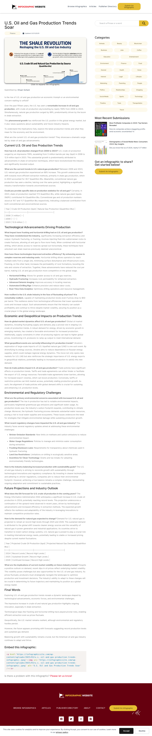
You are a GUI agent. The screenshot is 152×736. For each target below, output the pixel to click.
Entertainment (134, 57)
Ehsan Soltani (24, 90)
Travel (122, 110)
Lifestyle (139, 76)
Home (139, 70)
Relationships (120, 90)
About (87, 708)
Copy (83, 653)
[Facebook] (61, 718)
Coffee (139, 50)
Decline (142, 731)
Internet (103, 76)
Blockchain (138, 43)
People (139, 83)
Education (107, 57)
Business (104, 50)
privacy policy (62, 732)
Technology (139, 96)
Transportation (137, 103)
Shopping (139, 90)
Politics (102, 90)
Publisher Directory (108, 6)
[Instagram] (80, 718)
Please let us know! (61, 675)
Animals (101, 43)
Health (122, 70)
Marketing (103, 83)
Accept (126, 731)
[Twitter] (71, 718)
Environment (104, 63)
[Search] (144, 23)
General (103, 70)
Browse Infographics (77, 6)
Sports (121, 96)
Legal (121, 76)
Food (140, 63)
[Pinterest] (90, 718)
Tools (119, 103)
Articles (92, 6)
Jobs (122, 50)
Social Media (104, 96)
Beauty (119, 43)
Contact (100, 708)
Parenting (122, 83)
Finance (12, 33)
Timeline (103, 103)
